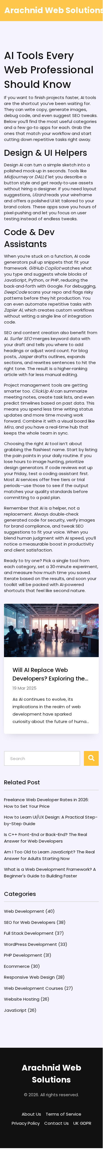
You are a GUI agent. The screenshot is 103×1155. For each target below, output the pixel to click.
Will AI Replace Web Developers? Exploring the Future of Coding (49, 674)
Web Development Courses (38, 988)
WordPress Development (35, 944)
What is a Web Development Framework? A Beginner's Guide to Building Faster (50, 872)
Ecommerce (22, 966)
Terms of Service (63, 1114)
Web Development (29, 911)
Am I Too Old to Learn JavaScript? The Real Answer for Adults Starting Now (49, 855)
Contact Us (56, 1123)
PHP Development (27, 955)
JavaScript (20, 1010)
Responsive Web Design (34, 977)
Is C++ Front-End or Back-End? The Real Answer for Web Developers (45, 837)
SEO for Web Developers (35, 922)
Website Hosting (26, 999)
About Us (31, 1114)
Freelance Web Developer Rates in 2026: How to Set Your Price (46, 803)
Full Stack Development (34, 933)
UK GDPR (82, 1123)
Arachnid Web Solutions (51, 1073)
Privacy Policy (26, 1123)
